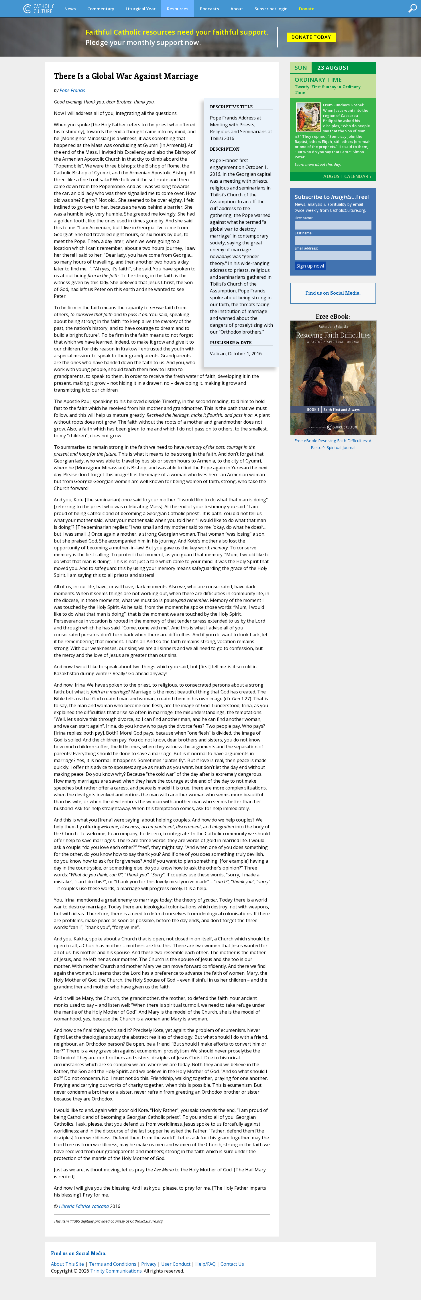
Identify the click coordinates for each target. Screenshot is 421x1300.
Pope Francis (72, 90)
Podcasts (209, 8)
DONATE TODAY (311, 37)
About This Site (67, 1264)
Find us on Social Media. (333, 293)
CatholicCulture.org (39, 8)
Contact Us (232, 1264)
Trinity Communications (116, 1271)
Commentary (100, 8)
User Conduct (175, 1264)
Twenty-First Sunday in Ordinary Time (328, 89)
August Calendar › (347, 176)
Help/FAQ (205, 1264)
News (70, 8)
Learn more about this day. (318, 164)
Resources (177, 8)
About (237, 8)
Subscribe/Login (271, 8)
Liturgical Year (141, 8)
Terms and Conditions (112, 1264)
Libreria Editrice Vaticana (84, 1206)
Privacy (148, 1264)
